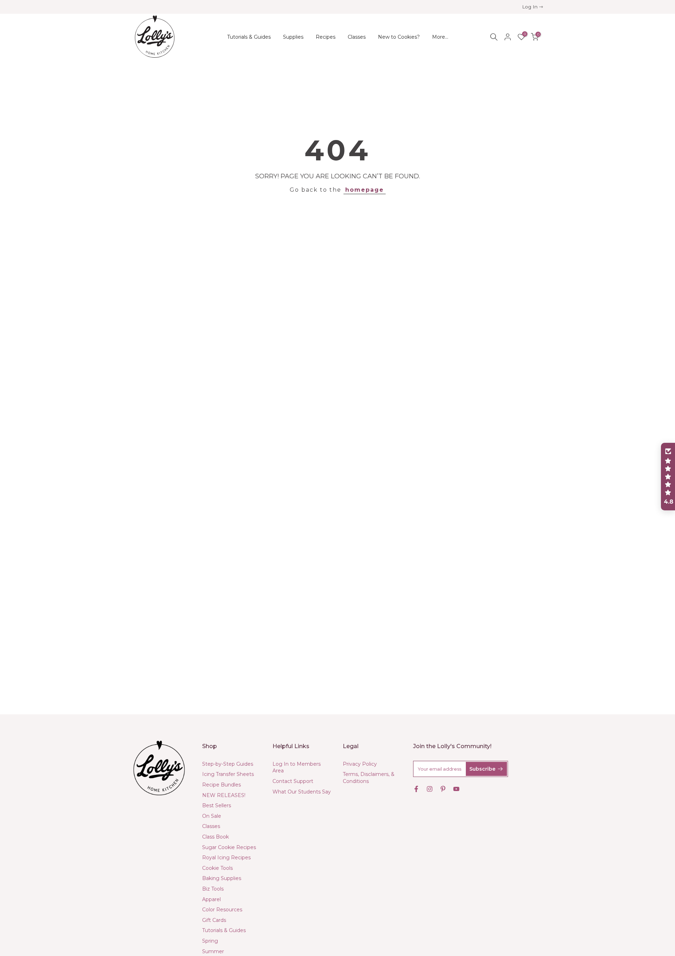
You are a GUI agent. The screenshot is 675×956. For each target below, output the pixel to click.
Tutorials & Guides (249, 37)
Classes (357, 37)
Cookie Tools (217, 868)
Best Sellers (216, 805)
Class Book (215, 837)
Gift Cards (214, 920)
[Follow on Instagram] (429, 789)
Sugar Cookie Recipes (229, 847)
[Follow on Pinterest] (443, 789)
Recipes (325, 37)
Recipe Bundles (221, 785)
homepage (364, 189)
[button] (668, 476)
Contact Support (292, 781)
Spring (210, 941)
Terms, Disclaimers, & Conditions (368, 777)
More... (440, 37)
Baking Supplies (221, 878)
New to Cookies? (399, 37)
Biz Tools (213, 889)
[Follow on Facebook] (416, 789)
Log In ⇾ (532, 6)
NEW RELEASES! (223, 795)
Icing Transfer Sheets (228, 774)
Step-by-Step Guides (227, 764)
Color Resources (222, 909)
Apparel (211, 899)
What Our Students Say (301, 792)
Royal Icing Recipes (226, 857)
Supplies (293, 37)
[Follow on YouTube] (456, 789)
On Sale (211, 816)
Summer (213, 951)
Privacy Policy (360, 764)
